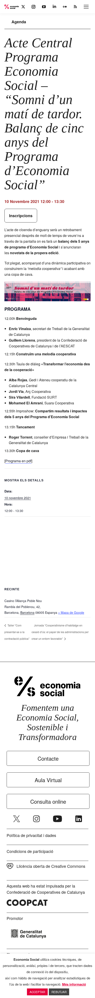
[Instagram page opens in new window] (36, 818)
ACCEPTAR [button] (37, 992)
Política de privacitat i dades (31, 835)
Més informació (74, 984)
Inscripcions (20, 215)
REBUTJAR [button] (58, 992)
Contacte (48, 758)
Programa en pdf (18, 460)
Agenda (18, 22)
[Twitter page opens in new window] (16, 818)
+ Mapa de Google (71, 612)
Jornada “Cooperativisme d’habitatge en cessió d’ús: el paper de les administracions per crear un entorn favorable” (60, 631)
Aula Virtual (48, 780)
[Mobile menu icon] (86, 6)
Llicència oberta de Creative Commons (51, 866)
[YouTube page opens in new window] (57, 818)
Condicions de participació (30, 851)
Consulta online (48, 801)
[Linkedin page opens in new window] (78, 818)
